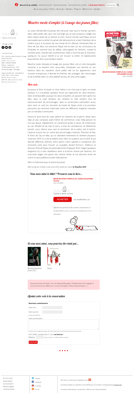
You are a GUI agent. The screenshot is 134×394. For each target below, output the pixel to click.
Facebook (38, 382)
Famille (14, 82)
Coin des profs (96, 5)
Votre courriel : (34, 312)
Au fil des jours (41, 8)
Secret (21, 80)
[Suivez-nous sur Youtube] (33, 386)
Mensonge (4, 82)
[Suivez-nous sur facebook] (33, 382)
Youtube (38, 386)
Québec (97, 8)
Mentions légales (8, 386)
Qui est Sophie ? (8, 384)
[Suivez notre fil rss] (33, 389)
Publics (77, 8)
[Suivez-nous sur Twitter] (33, 378)
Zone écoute (45, 5)
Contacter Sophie (8, 389)
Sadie (41, 89)
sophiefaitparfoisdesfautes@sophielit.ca (43, 286)
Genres (69, 8)
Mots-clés (87, 8)
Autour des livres (77, 5)
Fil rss (37, 389)
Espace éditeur (8, 381)
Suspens (14, 77)
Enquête (9, 77)
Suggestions (60, 5)
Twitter (37, 378)
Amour (10, 82)
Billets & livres (28, 5)
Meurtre (10, 80)
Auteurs (60, 8)
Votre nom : (33, 308)
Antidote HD (117, 385)
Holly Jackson (11, 61)
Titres (52, 8)
